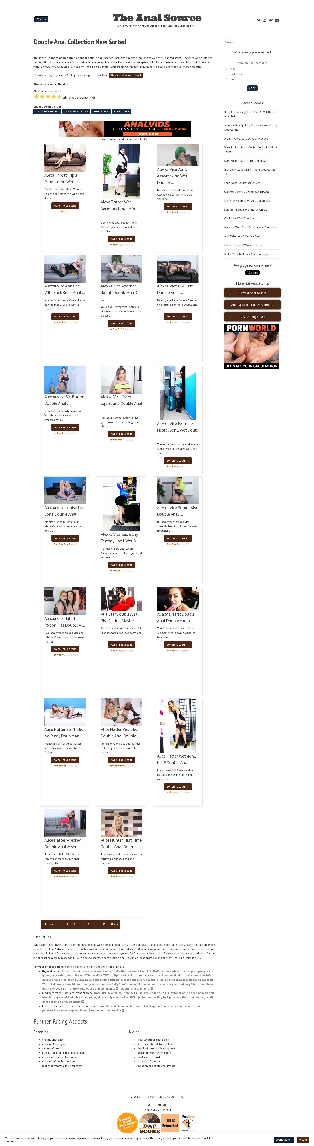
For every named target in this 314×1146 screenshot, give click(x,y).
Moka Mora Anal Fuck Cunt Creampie (246, 254)
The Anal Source (156, 17)
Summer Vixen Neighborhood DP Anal (247, 192)
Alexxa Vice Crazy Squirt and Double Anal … (121, 403)
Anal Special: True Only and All (252, 305)
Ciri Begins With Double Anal (241, 218)
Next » (114, 924)
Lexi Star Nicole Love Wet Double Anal (247, 200)
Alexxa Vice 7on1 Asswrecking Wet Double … (172, 175)
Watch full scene (65, 205)
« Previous (48, 924)
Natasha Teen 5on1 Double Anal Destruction (251, 227)
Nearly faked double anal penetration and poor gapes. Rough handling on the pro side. (121, 1008)
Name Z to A (121, 111)
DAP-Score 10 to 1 (47, 111)
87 (104, 924)
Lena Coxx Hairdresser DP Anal (242, 183)
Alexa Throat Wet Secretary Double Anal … (120, 208)
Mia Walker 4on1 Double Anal (242, 236)
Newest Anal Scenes (252, 293)
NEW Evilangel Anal (252, 317)
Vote (252, 88)
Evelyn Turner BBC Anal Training (243, 245)
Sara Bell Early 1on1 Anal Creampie (245, 209)
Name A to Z (100, 111)
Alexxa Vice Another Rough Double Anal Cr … (120, 292)
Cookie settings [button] (284, 1139)
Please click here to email (126, 75)
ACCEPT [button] (303, 1139)
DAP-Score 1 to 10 (76, 111)
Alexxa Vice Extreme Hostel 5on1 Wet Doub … (177, 430)
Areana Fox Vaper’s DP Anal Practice (246, 138)
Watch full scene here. (136, 988)
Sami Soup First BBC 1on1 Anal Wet (246, 160)
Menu (42, 19)
